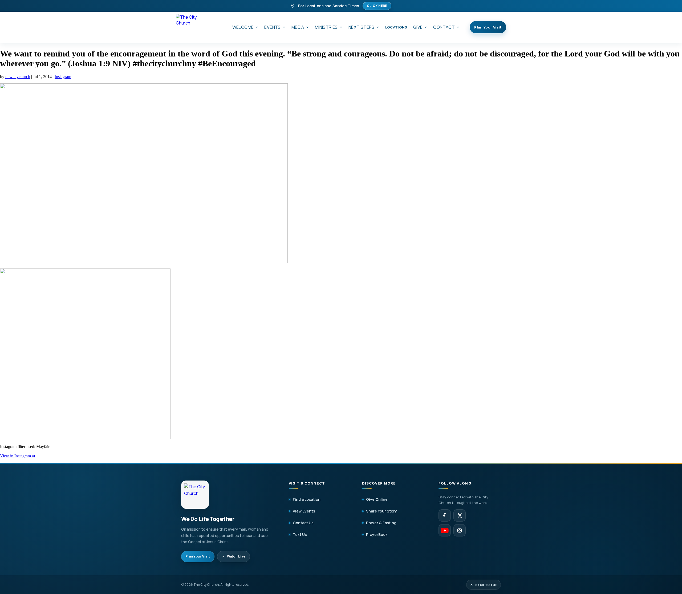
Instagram (63, 76)
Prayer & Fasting (381, 522)
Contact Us (303, 522)
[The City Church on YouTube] (445, 530)
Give (418, 27)
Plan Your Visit (488, 27)
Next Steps (361, 27)
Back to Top (486, 585)
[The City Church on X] (459, 515)
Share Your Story (381, 511)
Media (297, 27)
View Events (304, 511)
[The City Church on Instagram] (459, 530)
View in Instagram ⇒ (17, 456)
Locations (396, 27)
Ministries (326, 27)
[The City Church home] (188, 27)
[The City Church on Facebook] (445, 515)
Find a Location (306, 499)
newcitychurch (17, 76)
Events (272, 27)
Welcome (243, 27)
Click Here (377, 5)
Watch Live (236, 556)
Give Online (377, 499)
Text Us (300, 534)
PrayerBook (376, 534)
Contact (444, 27)
